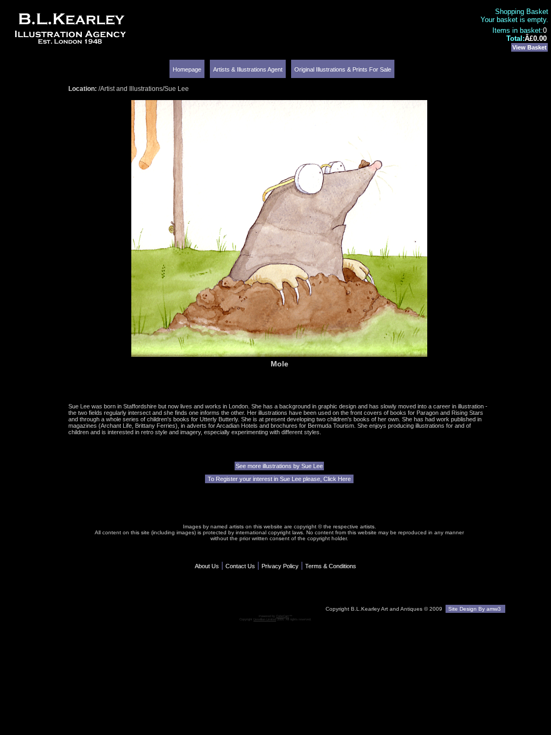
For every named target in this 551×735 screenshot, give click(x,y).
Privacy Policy (280, 566)
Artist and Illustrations (131, 89)
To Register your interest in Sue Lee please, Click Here (279, 479)
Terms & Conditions (330, 566)
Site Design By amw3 (475, 609)
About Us (207, 566)
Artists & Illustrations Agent (247, 69)
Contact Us (240, 566)
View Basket (529, 47)
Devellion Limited (264, 619)
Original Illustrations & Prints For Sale (342, 69)
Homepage (187, 69)
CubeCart (282, 616)
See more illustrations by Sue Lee (279, 466)
